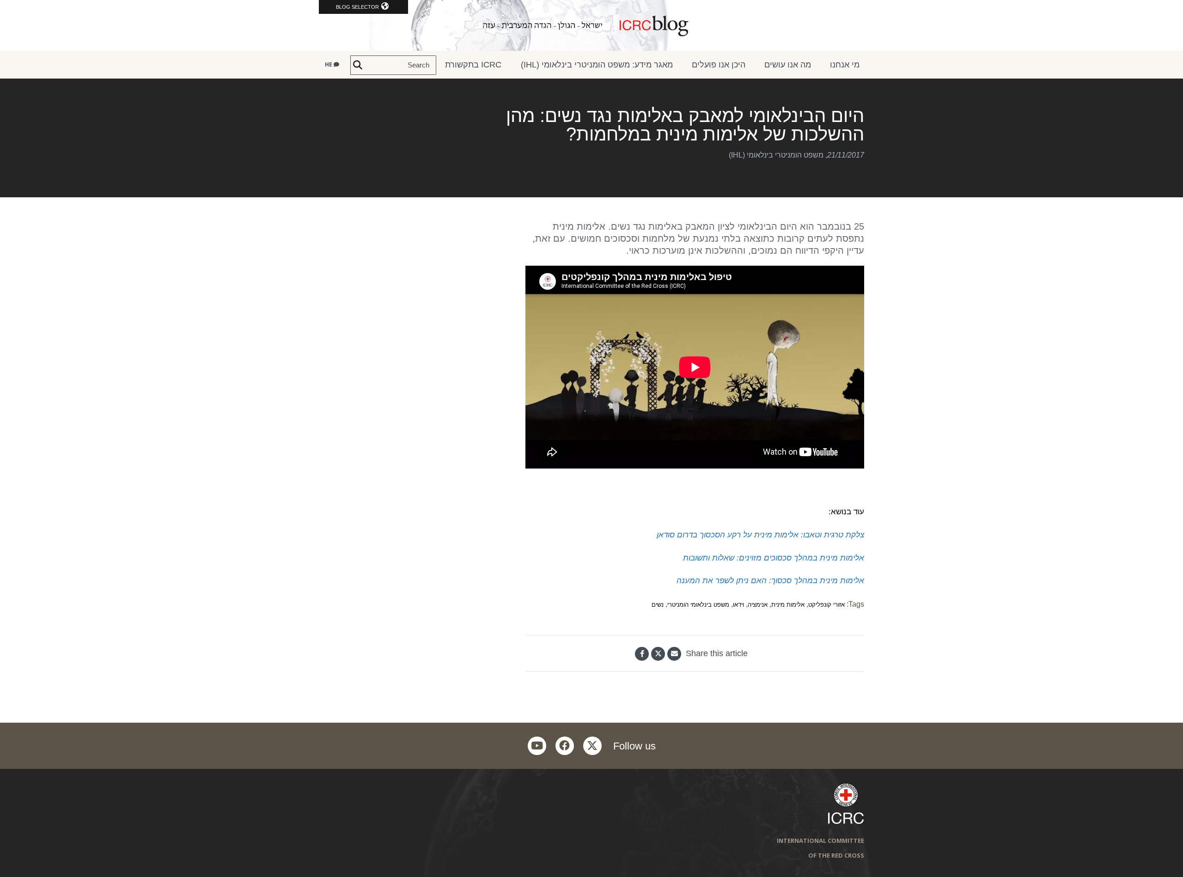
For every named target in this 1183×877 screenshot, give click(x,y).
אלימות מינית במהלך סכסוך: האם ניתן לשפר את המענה (770, 580)
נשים (658, 604)
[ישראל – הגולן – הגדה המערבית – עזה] (591, 25)
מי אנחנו (845, 64)
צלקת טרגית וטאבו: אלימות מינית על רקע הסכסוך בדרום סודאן (760, 534)
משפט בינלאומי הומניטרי (698, 604)
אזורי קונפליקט (826, 604)
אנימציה (758, 604)
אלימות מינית (788, 604)
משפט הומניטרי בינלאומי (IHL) (776, 155)
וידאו (738, 604)
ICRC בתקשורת (473, 64)
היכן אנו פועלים (718, 64)
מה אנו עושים (787, 64)
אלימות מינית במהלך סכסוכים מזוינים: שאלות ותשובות (773, 558)
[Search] (358, 65)
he (329, 64)
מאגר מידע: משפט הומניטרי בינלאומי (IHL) (597, 64)
